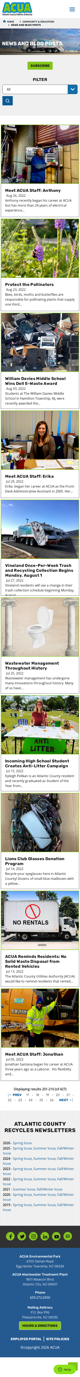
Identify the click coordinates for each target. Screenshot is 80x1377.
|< (9, 1095)
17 (27, 1095)
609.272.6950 (40, 1297)
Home (10, 21)
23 (20, 1100)
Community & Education (38, 21)
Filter (40, 79)
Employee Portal (26, 1339)
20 (58, 1095)
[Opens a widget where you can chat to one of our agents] (64, 1370)
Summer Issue (44, 1148)
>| (71, 1100)
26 (52, 1100)
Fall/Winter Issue (49, 1189)
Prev (17, 1095)
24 (31, 1100)
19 (47, 1095)
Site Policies (57, 1339)
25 (41, 1100)
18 (37, 1095)
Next (63, 1100)
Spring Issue (22, 1143)
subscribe (40, 66)
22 (9, 1100)
